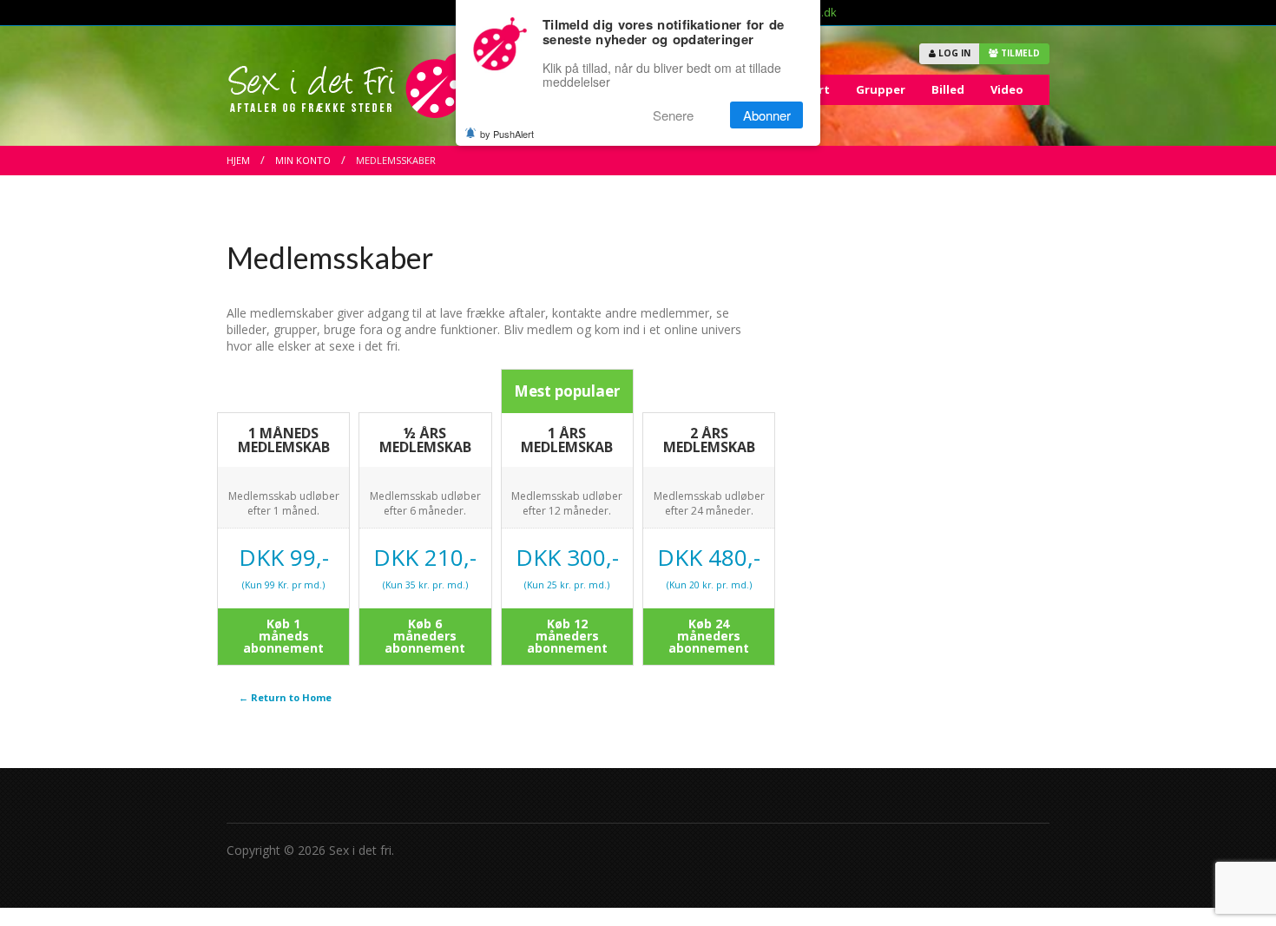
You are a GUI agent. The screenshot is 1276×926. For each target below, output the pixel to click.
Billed (947, 89)
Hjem (238, 160)
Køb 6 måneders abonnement (425, 635)
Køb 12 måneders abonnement (567, 635)
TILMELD (1019, 53)
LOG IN (953, 53)
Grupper (880, 89)
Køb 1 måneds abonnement (283, 635)
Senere (673, 115)
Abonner (767, 115)
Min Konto (303, 160)
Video (1006, 89)
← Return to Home (285, 697)
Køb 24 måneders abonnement (708, 635)
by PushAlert (507, 134)
